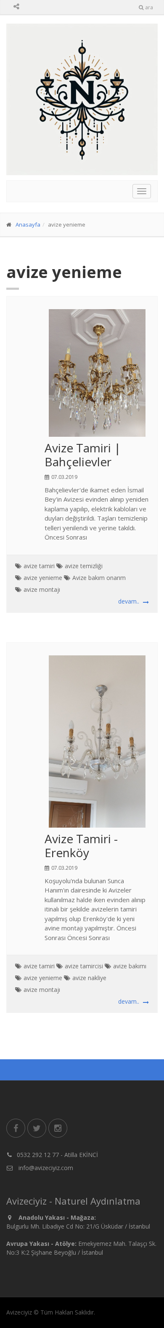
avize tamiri (39, 566)
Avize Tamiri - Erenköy (81, 846)
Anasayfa (28, 224)
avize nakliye (89, 978)
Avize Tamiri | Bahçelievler (83, 455)
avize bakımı (129, 966)
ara (149, 7)
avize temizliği (84, 566)
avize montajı (42, 589)
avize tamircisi (84, 966)
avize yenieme (43, 578)
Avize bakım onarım (99, 578)
